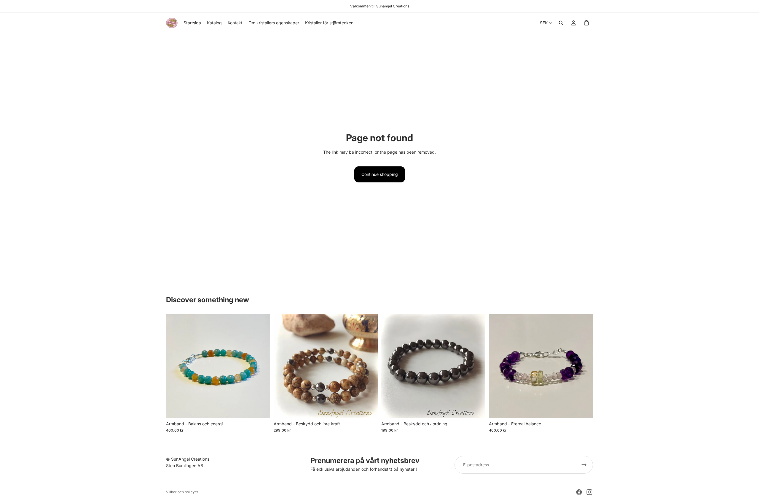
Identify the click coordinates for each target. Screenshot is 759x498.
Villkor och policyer (182, 492)
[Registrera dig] (584, 465)
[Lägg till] (261, 409)
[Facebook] (579, 492)
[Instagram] (589, 492)
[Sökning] (560, 22)
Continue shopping (379, 174)
